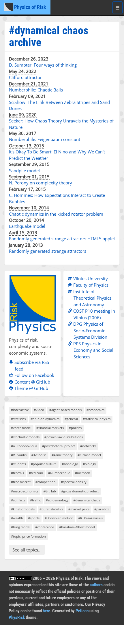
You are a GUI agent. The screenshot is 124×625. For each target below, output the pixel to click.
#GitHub (49, 491)
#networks (88, 446)
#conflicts (18, 500)
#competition (45, 482)
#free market (21, 482)
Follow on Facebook (33, 375)
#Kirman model (89, 455)
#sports (34, 518)
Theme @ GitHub (30, 388)
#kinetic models (23, 509)
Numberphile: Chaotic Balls (36, 90)
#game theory (62, 455)
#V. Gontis (19, 455)
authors (96, 584)
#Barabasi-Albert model (77, 527)
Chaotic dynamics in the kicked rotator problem (56, 214)
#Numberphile (59, 473)
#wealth (17, 518)
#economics (95, 410)
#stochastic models (25, 437)
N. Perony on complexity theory (40, 183)
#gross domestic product (80, 491)
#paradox (101, 509)
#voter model (21, 428)
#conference (44, 527)
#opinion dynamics (45, 419)
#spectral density (74, 482)
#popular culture (44, 464)
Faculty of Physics (90, 285)
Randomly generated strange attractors (47, 251)
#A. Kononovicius (24, 446)
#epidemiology (57, 500)
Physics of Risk (29, 7)
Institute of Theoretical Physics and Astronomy (91, 298)
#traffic (35, 500)
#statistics (18, 419)
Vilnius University (90, 278)
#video (39, 410)
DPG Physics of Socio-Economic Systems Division (89, 330)
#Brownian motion (59, 518)
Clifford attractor (25, 77)
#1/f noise (38, 455)
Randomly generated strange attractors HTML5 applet (62, 238)
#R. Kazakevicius (90, 518)
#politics (75, 428)
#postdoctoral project (58, 446)
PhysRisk (17, 617)
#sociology (70, 464)
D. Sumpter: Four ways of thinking (43, 65)
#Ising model (20, 527)
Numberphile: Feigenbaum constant (44, 139)
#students (18, 464)
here (46, 610)
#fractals (17, 473)
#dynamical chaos (86, 500)
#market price (78, 509)
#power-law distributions (63, 437)
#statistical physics (96, 419)
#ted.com (36, 473)
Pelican (82, 610)
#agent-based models (65, 410)
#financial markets (50, 428)
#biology (89, 464)
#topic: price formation (28, 536)
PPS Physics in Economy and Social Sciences (92, 350)
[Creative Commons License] (20, 578)
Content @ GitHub (31, 382)
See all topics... (27, 550)
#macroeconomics (24, 491)
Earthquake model (27, 226)
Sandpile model (24, 170)
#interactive (20, 410)
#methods (82, 473)
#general (71, 419)
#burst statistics (51, 509)
